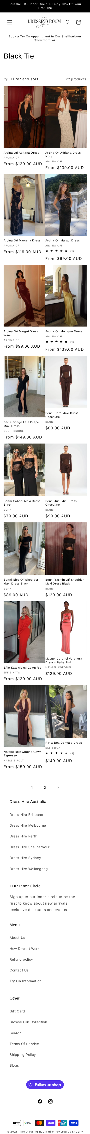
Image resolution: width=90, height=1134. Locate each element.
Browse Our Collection (28, 1022)
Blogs (14, 1065)
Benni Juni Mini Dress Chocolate (61, 503)
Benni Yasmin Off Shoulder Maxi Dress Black (64, 581)
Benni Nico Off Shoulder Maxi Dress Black (21, 581)
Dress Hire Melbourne (28, 825)
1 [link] (32, 787)
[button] (9, 22)
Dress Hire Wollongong (29, 869)
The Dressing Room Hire (36, 1131)
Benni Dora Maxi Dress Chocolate (62, 415)
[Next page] (58, 787)
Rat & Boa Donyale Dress (63, 742)
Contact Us (19, 970)
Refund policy (21, 959)
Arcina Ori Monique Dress (63, 331)
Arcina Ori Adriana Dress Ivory (63, 154)
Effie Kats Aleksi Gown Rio (23, 667)
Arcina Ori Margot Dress (62, 240)
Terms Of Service (24, 1044)
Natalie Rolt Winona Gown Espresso (23, 753)
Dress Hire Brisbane (26, 815)
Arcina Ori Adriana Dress (21, 152)
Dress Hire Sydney (25, 858)
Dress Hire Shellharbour (30, 847)
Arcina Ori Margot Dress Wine (21, 333)
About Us (17, 937)
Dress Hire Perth (23, 836)
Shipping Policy (23, 1054)
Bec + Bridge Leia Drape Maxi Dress (21, 424)
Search (16, 1033)
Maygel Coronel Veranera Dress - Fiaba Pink (63, 660)
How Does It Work (25, 949)
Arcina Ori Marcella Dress (22, 240)
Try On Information (26, 981)
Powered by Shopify (69, 1131)
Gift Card (17, 1011)
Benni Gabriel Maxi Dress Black (22, 503)
